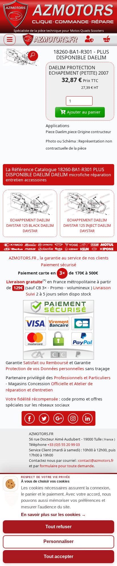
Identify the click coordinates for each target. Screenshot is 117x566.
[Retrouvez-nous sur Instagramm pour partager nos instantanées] (73, 417)
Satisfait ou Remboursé (45, 362)
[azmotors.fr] (50, 39)
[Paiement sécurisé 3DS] (58, 330)
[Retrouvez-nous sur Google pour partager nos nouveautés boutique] (58, 417)
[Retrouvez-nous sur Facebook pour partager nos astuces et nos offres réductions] (29, 417)
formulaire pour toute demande (67, 466)
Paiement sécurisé (58, 264)
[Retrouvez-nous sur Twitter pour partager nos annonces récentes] (44, 417)
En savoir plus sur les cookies (53, 514)
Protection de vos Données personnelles (45, 368)
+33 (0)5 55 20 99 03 (63, 444)
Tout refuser (58, 526)
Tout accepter (58, 556)
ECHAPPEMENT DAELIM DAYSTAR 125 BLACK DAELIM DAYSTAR (30, 225)
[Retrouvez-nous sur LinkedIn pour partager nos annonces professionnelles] (87, 417)
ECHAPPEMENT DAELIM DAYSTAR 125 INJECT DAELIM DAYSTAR (87, 225)
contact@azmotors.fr (96, 460)
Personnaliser (58, 541)
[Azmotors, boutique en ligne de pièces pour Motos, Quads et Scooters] (58, 13)
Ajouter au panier (83, 112)
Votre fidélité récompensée (32, 399)
